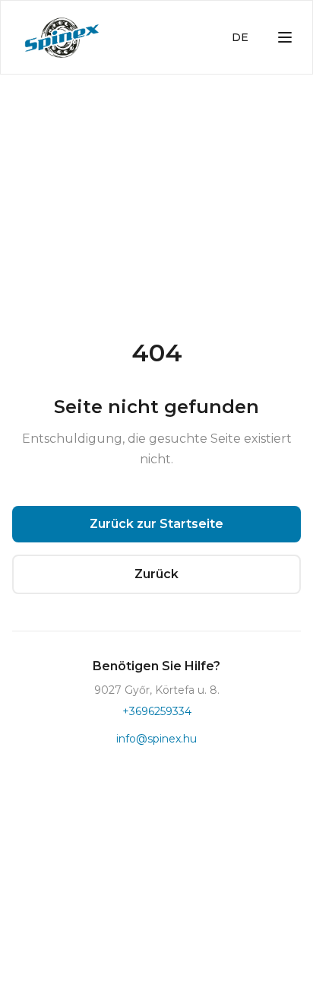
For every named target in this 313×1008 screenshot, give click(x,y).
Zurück (156, 574)
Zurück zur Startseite (156, 524)
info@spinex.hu (156, 739)
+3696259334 (156, 711)
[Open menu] (285, 37)
